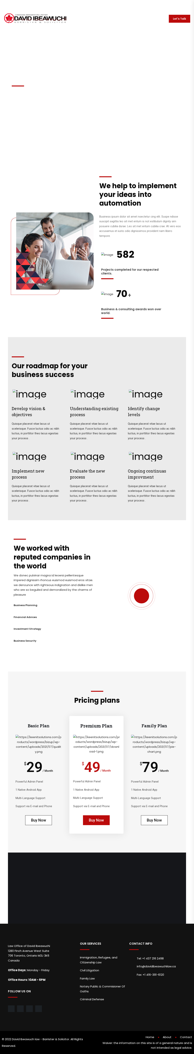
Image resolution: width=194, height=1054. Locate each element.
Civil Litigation (89, 970)
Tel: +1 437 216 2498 (150, 958)
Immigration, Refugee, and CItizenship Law (98, 959)
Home (150, 1037)
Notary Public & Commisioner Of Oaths (102, 988)
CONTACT (149, 19)
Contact (186, 1037)
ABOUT (119, 19)
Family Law (87, 978)
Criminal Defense (92, 999)
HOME (72, 19)
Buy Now (38, 820)
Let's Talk (179, 19)
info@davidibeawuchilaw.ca (24, 4)
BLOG (133, 19)
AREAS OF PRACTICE (96, 19)
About (167, 1037)
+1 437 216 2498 (59, 4)
